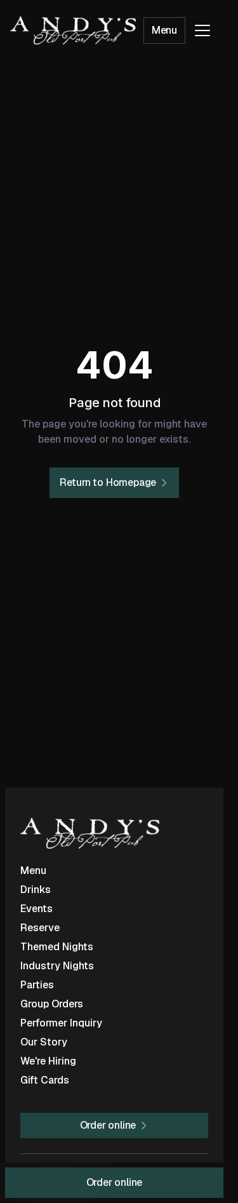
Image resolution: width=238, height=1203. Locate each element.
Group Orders (51, 1004)
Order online (114, 1182)
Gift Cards (44, 1080)
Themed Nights (56, 946)
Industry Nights (57, 965)
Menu (164, 30)
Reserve (40, 927)
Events (36, 908)
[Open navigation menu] (202, 30)
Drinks (35, 889)
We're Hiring (48, 1061)
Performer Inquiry (61, 1023)
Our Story (43, 1042)
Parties (37, 984)
